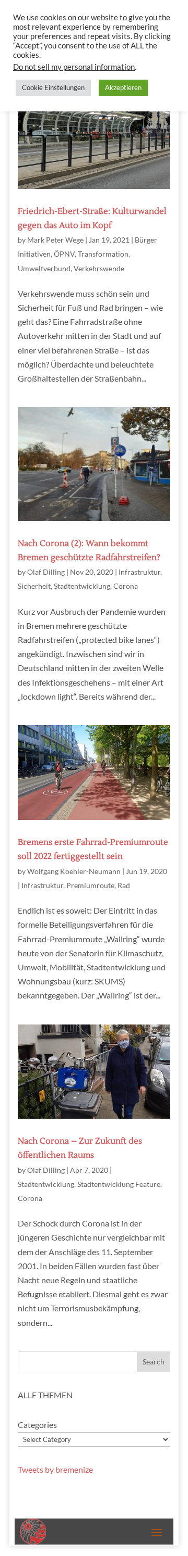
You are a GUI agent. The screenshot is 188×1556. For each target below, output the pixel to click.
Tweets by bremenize (55, 1469)
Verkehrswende (99, 268)
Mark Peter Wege (55, 239)
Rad (124, 885)
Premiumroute (90, 885)
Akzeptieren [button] (123, 87)
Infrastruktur (139, 571)
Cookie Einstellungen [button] (53, 87)
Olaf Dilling (46, 571)
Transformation (103, 253)
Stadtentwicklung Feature (118, 1184)
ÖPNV (64, 253)
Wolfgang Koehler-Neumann (74, 871)
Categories (37, 1425)
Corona (125, 585)
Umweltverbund (44, 268)
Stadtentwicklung (82, 585)
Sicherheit (34, 585)
